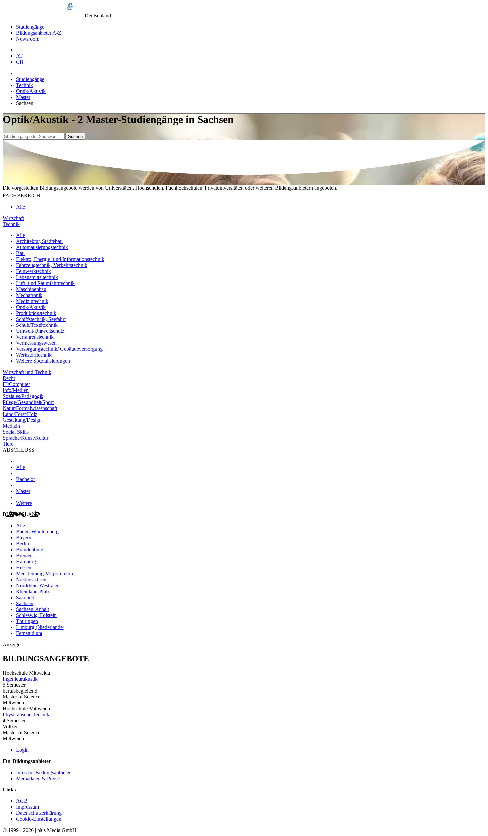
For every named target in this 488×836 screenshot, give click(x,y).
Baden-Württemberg (37, 531)
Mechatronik (29, 295)
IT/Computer (16, 384)
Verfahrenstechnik (35, 337)
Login (22, 750)
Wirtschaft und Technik (27, 372)
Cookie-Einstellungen (38, 819)
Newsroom (27, 39)
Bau (20, 253)
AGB (22, 801)
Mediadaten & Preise (38, 778)
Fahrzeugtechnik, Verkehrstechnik (51, 265)
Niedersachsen (31, 579)
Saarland (25, 597)
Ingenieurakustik (20, 679)
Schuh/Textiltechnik (37, 325)
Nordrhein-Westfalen (38, 585)
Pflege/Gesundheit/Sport (28, 402)
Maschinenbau (31, 289)
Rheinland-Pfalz (33, 591)
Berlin (22, 543)
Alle (20, 207)
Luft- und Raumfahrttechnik (45, 283)
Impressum (27, 807)
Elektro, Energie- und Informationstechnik (60, 259)
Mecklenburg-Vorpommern (44, 573)
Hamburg (26, 561)
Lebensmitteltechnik (37, 277)
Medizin (11, 426)
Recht (9, 378)
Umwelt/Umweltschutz (40, 331)
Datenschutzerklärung (39, 813)
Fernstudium (29, 633)
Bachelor (25, 479)
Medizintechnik (32, 301)
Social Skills (16, 432)
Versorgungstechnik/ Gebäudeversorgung (59, 349)
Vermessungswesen (36, 343)
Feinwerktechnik (33, 271)
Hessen (23, 567)
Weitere (24, 503)
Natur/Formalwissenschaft (30, 408)
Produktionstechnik (36, 313)
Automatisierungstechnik (42, 247)
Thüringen (27, 621)
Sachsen (24, 603)
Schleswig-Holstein (36, 615)
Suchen (75, 136)
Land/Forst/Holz (20, 414)
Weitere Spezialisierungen (43, 361)
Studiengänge (30, 27)
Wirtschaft (13, 218)
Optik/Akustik (31, 91)
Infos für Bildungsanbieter (43, 772)
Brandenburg (29, 549)
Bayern (23, 537)
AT (19, 56)
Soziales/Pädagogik (23, 396)
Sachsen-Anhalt (32, 609)
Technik (24, 85)
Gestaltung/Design (22, 420)
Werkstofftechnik (34, 355)
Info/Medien (16, 390)
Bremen (24, 555)
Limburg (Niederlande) (40, 627)
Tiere (8, 444)
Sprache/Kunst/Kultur (25, 438)
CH (20, 62)
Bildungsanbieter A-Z (38, 33)
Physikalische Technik (26, 714)
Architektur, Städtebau (39, 241)
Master (23, 97)
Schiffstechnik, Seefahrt (41, 319)
